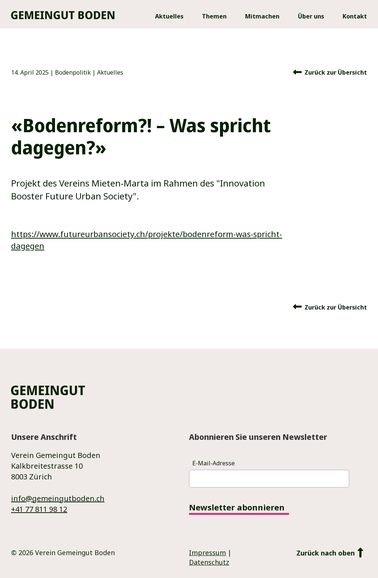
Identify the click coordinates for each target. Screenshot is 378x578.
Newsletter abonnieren (237, 508)
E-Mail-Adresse (213, 463)
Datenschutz (209, 562)
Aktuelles (110, 72)
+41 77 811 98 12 (39, 509)
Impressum (207, 552)
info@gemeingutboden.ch (57, 498)
